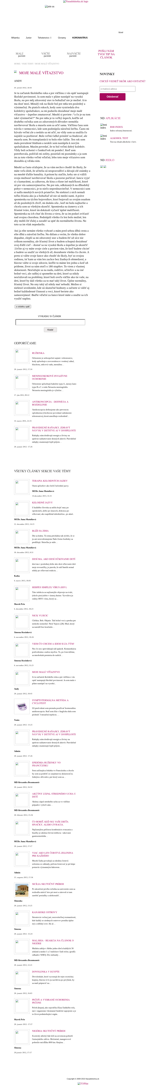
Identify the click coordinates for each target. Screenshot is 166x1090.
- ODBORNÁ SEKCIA (90, 32)
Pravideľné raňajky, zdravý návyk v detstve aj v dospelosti (54, 429)
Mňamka (15, 38)
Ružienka (38, 353)
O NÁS (15, 32)
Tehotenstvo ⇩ (45, 38)
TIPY (69, 32)
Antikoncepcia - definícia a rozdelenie (50, 403)
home (17, 63)
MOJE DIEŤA (32, 32)
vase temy (27, 63)
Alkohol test (119, 138)
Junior (28, 38)
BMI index (116, 126)
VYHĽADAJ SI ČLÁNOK (49, 316)
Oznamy (62, 38)
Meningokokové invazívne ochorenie (49, 377)
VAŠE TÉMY (52, 32)
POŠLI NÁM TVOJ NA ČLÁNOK (106, 54)
